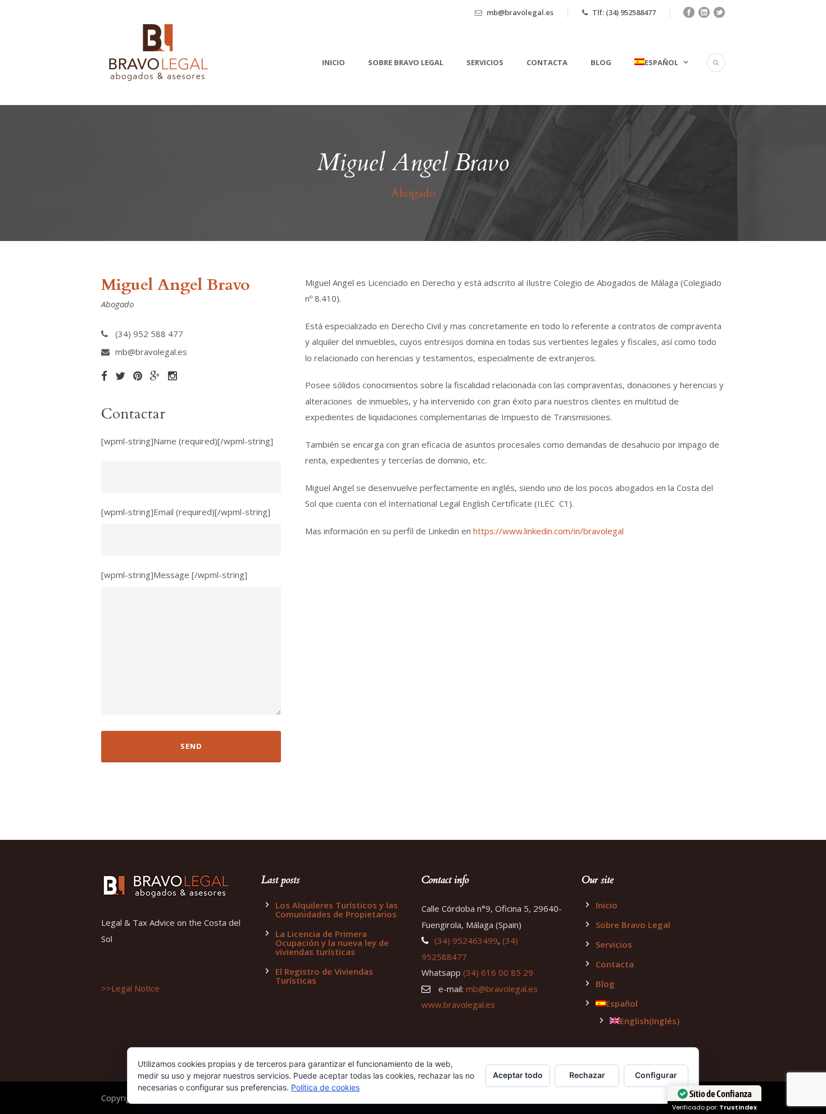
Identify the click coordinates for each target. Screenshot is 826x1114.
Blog (601, 62)
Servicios (484, 62)
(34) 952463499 (466, 940)
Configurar (656, 1075)
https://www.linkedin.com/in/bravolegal (549, 530)
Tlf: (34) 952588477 (624, 12)
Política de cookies (325, 1087)
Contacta (547, 62)
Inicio (333, 62)
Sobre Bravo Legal (405, 62)
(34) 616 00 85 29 (498, 972)
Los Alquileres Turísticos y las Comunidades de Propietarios (336, 909)
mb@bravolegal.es (520, 12)
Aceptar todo (518, 1075)
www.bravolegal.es (458, 1004)
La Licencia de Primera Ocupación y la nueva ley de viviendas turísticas (332, 942)
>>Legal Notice (130, 988)
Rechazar (587, 1075)
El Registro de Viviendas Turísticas (324, 976)
